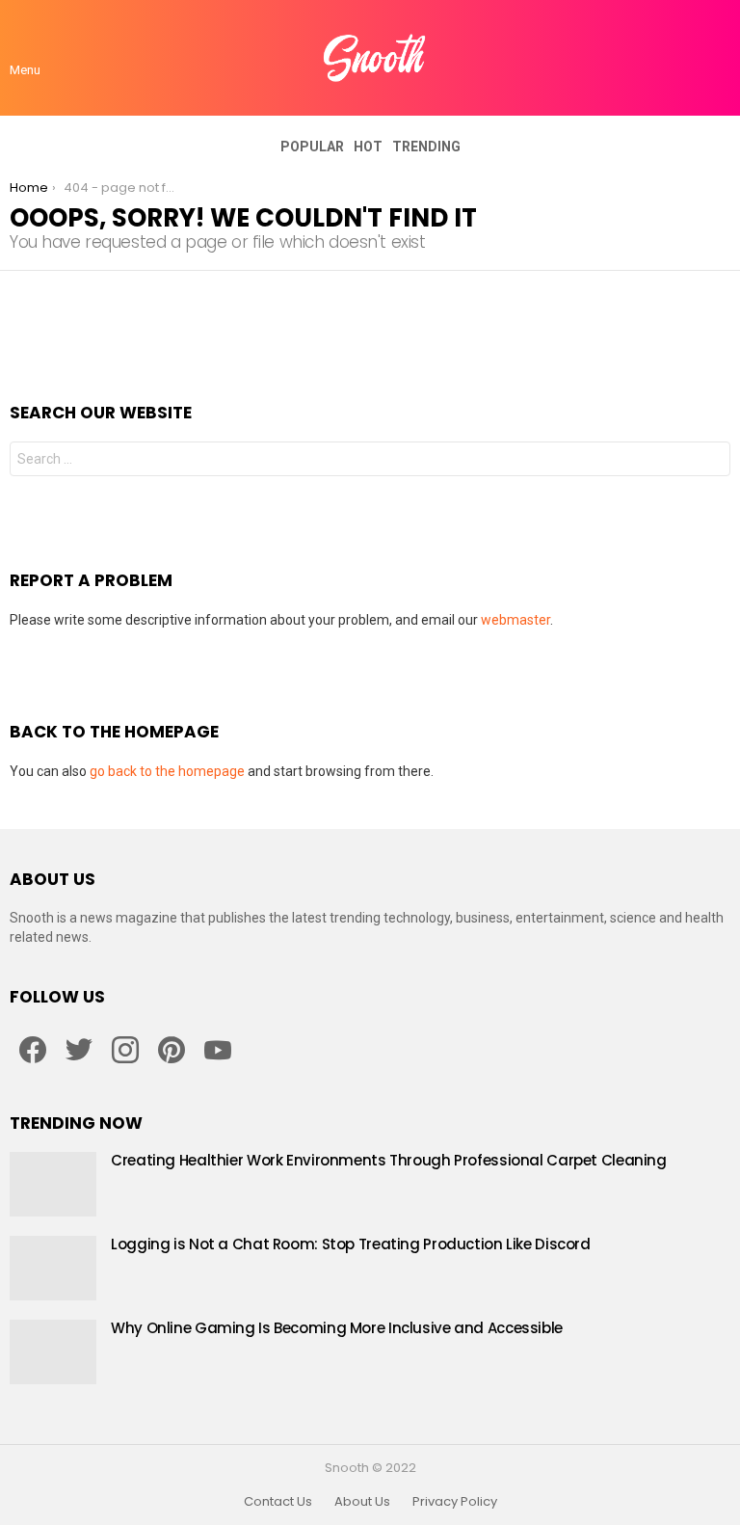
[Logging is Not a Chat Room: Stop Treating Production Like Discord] (53, 1268)
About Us (362, 1502)
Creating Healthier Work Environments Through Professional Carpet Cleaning (389, 1160)
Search (711, 461)
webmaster (515, 620)
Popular (312, 146)
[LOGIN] (718, 58)
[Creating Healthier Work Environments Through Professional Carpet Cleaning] (53, 1184)
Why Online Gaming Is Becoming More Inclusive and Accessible (337, 1328)
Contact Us (278, 1502)
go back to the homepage (167, 771)
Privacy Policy (454, 1502)
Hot (368, 146)
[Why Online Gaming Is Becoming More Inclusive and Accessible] (53, 1352)
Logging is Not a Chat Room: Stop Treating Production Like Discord (351, 1244)
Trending (426, 146)
